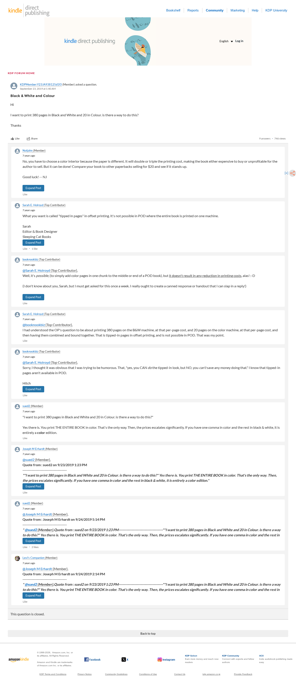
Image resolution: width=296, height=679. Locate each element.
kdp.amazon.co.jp (211, 674)
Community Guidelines (116, 674)
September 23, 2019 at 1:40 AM (38, 88)
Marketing (238, 10)
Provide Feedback (243, 674)
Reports (193, 10)
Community (214, 10)
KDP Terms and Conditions (52, 674)
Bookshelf (173, 10)
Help (255, 10)
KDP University (276, 10)
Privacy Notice (85, 674)
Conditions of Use (148, 674)
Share (34, 138)
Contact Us (179, 674)
